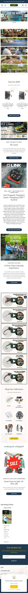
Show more (14, 438)
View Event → (6, 541)
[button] (25, 297)
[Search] (4, 5)
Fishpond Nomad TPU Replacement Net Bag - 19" (8, 105)
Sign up (14, 560)
